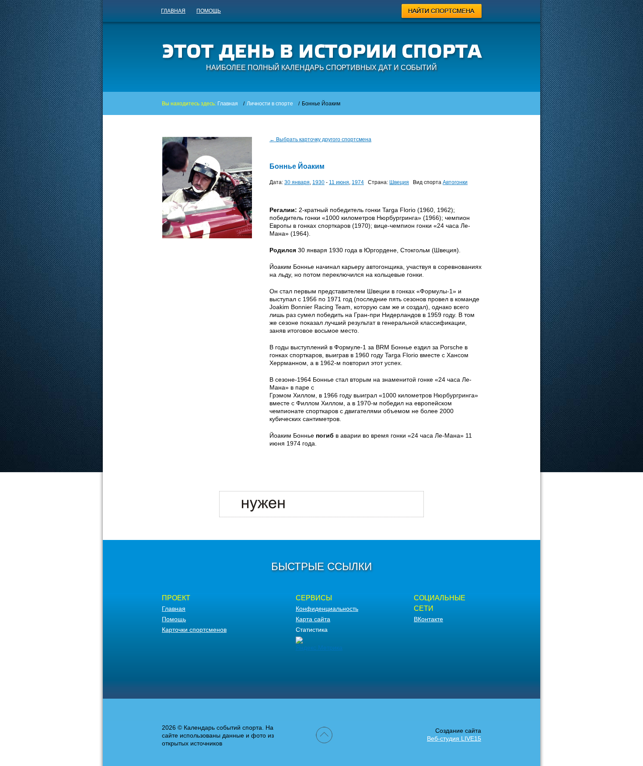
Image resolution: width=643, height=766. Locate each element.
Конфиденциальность (327, 608)
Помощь (208, 11)
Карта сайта (313, 619)
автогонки (455, 182)
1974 (358, 182)
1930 (318, 182)
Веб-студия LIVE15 (454, 738)
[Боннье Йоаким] (207, 236)
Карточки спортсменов (194, 629)
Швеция (399, 182)
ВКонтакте (428, 619)
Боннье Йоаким (297, 166)
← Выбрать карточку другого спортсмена (320, 139)
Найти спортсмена (442, 12)
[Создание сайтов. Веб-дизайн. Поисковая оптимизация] (321, 515)
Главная (173, 11)
